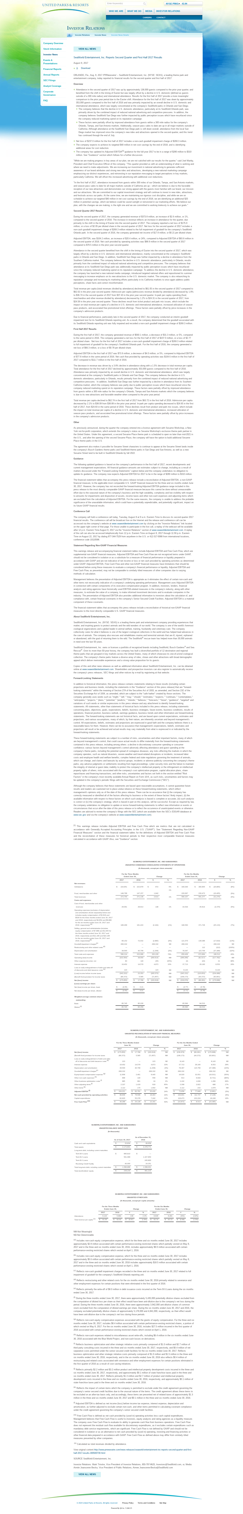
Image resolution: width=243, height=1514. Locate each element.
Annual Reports (51, 75)
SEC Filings (49, 80)
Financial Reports (52, 69)
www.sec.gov (80, 815)
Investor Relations (82, 35)
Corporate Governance (49, 93)
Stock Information (52, 49)
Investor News (50, 54)
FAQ (45, 100)
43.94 (184, 3)
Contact (161, 18)
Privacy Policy (128, 1503)
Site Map (162, 1503)
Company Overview (53, 43)
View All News (87, 49)
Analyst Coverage (52, 86)
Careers (147, 18)
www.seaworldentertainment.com (167, 530)
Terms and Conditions (146, 1503)
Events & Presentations (50, 62)
